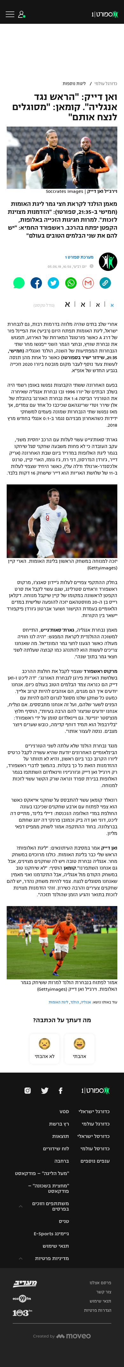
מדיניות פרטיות (52, 1258)
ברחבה (61, 1161)
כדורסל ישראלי (93, 1136)
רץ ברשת (59, 1124)
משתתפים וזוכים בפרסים (50, 1206)
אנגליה (86, 1002)
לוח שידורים (56, 1148)
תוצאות (60, 1136)
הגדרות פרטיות (97, 1310)
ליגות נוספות (74, 84)
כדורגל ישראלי (94, 1111)
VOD (64, 1111)
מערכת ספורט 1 (79, 257)
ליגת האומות (58, 1002)
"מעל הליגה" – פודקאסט (42, 1173)
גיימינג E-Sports (51, 1233)
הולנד (74, 1002)
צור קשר (103, 1292)
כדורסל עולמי (95, 1148)
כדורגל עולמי (105, 84)
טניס (64, 1221)
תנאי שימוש (56, 1246)
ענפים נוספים (95, 1161)
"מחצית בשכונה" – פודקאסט (48, 1188)
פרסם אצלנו (100, 1283)
